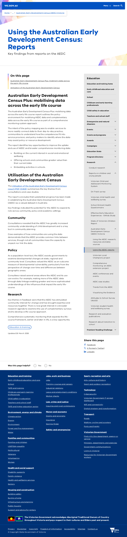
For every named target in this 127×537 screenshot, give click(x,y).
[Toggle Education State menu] (116, 151)
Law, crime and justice (57, 402)
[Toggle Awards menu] (116, 140)
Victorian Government (95, 432)
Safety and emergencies (58, 430)
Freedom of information (51, 529)
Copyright (33, 529)
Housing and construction (21, 490)
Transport (89, 414)
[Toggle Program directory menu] (116, 157)
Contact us (93, 529)
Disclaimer (22, 529)
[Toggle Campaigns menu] (116, 146)
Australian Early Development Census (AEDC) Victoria (40, 13)
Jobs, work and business (58, 376)
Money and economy (56, 412)
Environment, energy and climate (25, 412)
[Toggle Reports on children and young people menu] (116, 173)
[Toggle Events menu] (116, 129)
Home (7, 13)
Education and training (20, 376)
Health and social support (21, 468)
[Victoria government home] (114, 530)
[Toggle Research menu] (116, 162)
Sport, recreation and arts (97, 376)
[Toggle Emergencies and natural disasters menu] (116, 121)
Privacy (11, 529)
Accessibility (69, 529)
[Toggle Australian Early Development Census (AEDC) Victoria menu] (116, 229)
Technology (90, 390)
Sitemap (81, 529)
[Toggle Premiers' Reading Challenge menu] (116, 330)
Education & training (19, 327)
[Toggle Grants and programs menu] (116, 135)
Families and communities (21, 438)
